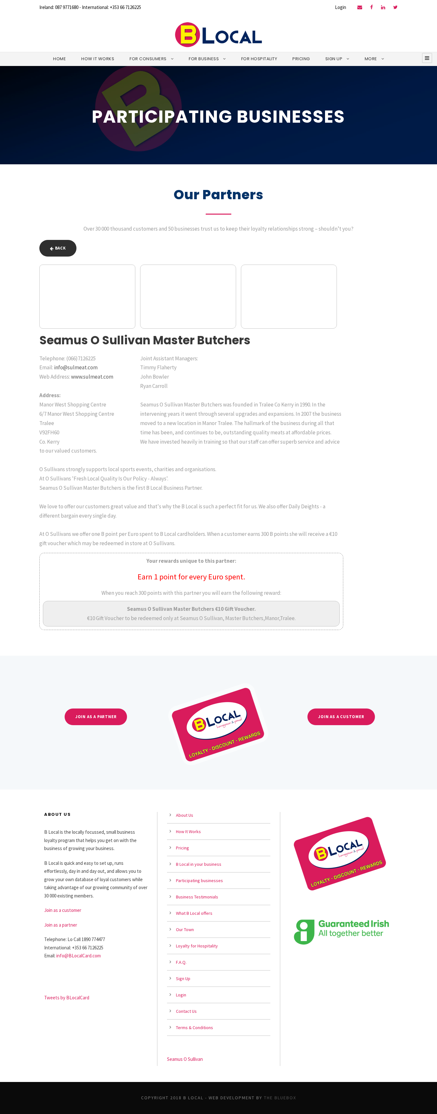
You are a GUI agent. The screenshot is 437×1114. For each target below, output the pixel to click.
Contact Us (186, 1011)
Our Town (185, 929)
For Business (204, 59)
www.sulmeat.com (92, 376)
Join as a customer (62, 910)
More (371, 59)
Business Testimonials (197, 897)
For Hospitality (259, 59)
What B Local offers (194, 913)
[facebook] (371, 7)
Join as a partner (60, 925)
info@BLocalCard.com (78, 956)
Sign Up (334, 59)
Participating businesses (199, 880)
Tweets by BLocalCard (66, 998)
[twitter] (395, 7)
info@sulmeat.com (76, 367)
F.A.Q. (181, 962)
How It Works (97, 59)
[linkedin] (383, 7)
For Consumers (148, 59)
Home (59, 59)
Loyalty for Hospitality (197, 946)
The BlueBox (280, 1098)
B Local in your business (198, 864)
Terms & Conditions (194, 1027)
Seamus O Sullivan (185, 1059)
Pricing (301, 59)
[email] (359, 7)
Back (60, 248)
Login (340, 7)
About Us (184, 815)
